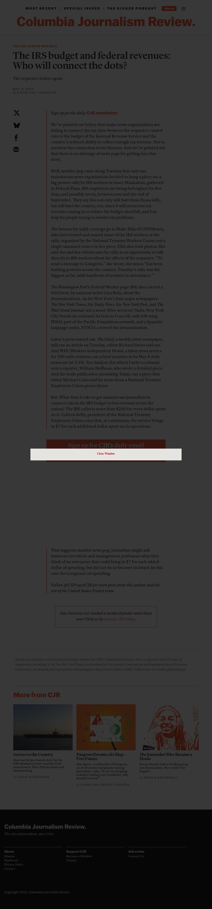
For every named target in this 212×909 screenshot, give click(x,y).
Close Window (106, 453)
